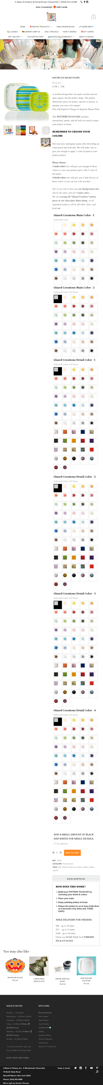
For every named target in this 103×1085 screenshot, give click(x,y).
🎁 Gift (57, 7)
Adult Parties (44, 1020)
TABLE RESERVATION (65, 27)
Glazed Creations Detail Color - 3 (75, 593)
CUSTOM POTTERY (35, 37)
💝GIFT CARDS (87, 32)
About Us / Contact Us (47, 1047)
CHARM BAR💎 (45, 1028)
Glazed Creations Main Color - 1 (74, 215)
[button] (58, 226)
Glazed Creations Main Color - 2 (74, 287)
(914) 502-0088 (69, 2)
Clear (74, 817)
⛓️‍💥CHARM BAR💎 (86, 27)
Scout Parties (44, 1024)
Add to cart (72, 852)
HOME (22, 27)
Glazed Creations (68, 867)
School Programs (45, 1039)
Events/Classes (45, 1013)
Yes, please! (62, 843)
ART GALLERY (14, 37)
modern (79, 867)
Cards (64, 7)
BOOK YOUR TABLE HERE (17, 1058)
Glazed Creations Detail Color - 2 (75, 476)
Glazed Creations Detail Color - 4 (75, 710)
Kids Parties (43, 1016)
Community (43, 1043)
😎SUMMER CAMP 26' (31, 32)
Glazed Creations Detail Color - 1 (74, 359)
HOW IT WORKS (69, 32)
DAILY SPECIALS (52, 32)
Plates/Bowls (68, 864)
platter (91, 867)
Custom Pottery (45, 1035)
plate (86, 867)
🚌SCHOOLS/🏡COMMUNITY (60, 37)
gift (59, 867)
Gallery (41, 1031)
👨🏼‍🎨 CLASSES (12, 32)
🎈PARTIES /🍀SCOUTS (39, 27)
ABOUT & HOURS (86, 37)
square (55, 870)
